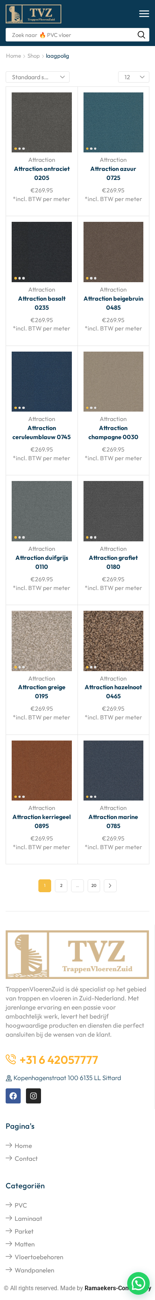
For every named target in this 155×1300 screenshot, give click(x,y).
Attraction (41, 159)
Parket (24, 1231)
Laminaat (28, 1218)
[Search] (141, 34)
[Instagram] (33, 1095)
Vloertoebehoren (39, 1257)
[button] (144, 14)
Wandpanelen (34, 1270)
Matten (25, 1244)
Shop (33, 55)
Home (13, 55)
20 (93, 885)
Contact (26, 1158)
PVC (21, 1205)
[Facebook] (13, 1095)
